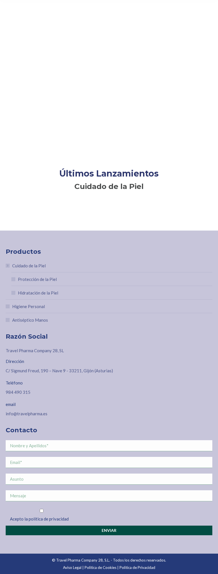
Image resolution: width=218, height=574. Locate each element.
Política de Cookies (100, 567)
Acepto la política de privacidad (39, 518)
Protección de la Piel (37, 279)
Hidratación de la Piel (38, 292)
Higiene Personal (28, 306)
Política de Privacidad (137, 567)
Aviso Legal (72, 567)
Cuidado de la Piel (29, 265)
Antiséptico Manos (30, 320)
